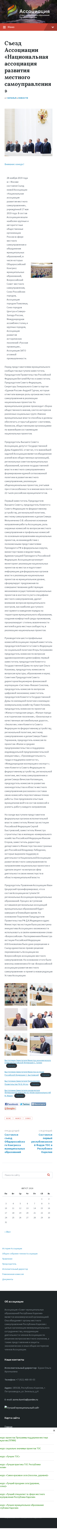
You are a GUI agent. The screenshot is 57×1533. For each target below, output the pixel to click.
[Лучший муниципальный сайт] (22, 1407)
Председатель (9, 1263)
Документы (7, 1279)
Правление (7, 1258)
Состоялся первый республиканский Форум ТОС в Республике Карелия (41, 1143)
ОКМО (28, 1118)
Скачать (11, 1066)
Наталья (11, 98)
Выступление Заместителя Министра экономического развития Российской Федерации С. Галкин (28, 1061)
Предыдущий (12, 1131)
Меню (11, 27)
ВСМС (8, 1118)
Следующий (45, 1131)
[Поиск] (48, 1175)
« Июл (7, 1231)
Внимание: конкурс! (14, 164)
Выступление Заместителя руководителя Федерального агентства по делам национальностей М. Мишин (28, 1093)
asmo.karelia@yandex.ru (25, 1399)
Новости (23, 98)
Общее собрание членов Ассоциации (20, 1253)
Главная (8, 1426)
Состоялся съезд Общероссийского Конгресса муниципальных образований (15, 1143)
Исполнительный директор (15, 1269)
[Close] (54, 1430)
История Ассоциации (12, 1248)
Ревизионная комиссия (13, 1274)
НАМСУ (18, 1118)
